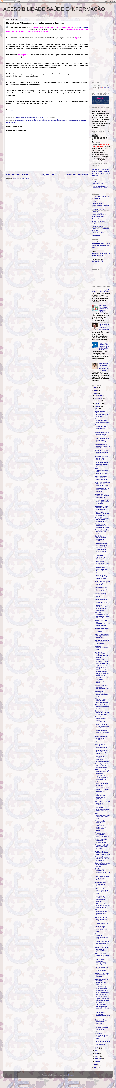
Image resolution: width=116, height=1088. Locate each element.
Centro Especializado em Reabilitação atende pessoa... (102, 765)
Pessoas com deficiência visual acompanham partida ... (101, 898)
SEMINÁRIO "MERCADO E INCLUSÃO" (100, 557)
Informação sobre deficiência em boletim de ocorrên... (102, 884)
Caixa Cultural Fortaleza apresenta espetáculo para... (102, 563)
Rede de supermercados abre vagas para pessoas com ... (102, 816)
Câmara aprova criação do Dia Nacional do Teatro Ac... (101, 928)
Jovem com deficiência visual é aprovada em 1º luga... (102, 582)
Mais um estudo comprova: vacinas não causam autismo (102, 852)
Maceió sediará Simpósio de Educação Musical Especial (101, 413)
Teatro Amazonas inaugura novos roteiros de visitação (102, 834)
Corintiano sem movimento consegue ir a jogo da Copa (101, 962)
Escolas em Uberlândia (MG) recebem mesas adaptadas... (101, 607)
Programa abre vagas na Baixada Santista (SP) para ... (102, 1000)
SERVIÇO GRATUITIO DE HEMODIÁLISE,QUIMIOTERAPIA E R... (102, 623)
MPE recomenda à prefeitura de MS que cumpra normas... (102, 905)
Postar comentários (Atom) (20, 178)
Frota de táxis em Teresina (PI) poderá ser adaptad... (102, 955)
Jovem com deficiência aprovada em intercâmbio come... (102, 483)
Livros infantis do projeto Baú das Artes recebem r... (101, 551)
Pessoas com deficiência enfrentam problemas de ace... (102, 758)
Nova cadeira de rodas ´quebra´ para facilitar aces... (102, 878)
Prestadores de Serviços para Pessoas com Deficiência (100, 186)
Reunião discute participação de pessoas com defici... (102, 525)
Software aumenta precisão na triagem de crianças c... (102, 588)
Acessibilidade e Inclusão (23, 120)
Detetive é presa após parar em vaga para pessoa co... (102, 974)
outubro (98, 401)
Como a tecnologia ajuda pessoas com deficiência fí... (102, 673)
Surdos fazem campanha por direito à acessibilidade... (100, 719)
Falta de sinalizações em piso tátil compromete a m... (101, 458)
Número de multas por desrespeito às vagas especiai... (102, 434)
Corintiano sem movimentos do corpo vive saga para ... (102, 1015)
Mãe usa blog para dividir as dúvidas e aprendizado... (102, 726)
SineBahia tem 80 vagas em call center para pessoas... (102, 495)
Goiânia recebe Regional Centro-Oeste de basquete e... (101, 570)
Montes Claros (82, 27)
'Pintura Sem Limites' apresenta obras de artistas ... (102, 706)
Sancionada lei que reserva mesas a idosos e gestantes (101, 988)
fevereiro (98, 1058)
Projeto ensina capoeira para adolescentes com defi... (101, 694)
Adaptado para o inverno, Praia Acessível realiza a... (102, 700)
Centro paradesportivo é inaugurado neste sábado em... (102, 635)
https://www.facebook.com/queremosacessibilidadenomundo (101, 245)
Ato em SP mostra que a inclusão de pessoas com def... (102, 519)
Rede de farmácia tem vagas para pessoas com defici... (102, 789)
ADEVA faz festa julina (102, 923)
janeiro (97, 1061)
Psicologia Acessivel (98, 232)
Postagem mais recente (17, 174)
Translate (106, 88)
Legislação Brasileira (98, 216)
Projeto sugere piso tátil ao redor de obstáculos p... (101, 667)
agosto (97, 406)
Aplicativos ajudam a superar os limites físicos (101, 594)
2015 (95, 390)
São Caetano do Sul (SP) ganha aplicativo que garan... (101, 680)
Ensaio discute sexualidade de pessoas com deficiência (100, 538)
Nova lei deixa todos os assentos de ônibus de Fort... (101, 968)
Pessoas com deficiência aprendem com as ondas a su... (101, 936)
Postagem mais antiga (77, 174)
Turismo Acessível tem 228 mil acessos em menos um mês (102, 943)
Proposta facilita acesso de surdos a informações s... (102, 777)
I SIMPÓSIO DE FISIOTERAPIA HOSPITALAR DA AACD (101, 828)
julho (97, 409)
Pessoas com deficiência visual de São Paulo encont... (102, 420)
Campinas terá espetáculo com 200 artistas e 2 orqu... (102, 712)
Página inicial (47, 174)
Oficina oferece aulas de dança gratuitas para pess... (101, 464)
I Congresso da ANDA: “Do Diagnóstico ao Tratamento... (102, 501)
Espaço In (95, 211)
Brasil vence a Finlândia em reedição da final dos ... (102, 871)
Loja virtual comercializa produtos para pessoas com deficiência (103, 309)
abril (96, 1053)
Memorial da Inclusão (98, 219)
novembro (98, 398)
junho (97, 1048)
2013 (95, 1064)
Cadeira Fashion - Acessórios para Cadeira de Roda (100, 205)
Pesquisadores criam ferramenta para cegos (102, 531)
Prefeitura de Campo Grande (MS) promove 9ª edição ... (102, 949)
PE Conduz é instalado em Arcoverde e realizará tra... (102, 803)
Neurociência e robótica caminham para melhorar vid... (102, 745)
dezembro (98, 395)
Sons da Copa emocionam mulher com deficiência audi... (102, 891)
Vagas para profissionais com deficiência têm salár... (101, 1036)
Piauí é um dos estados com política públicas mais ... (102, 513)
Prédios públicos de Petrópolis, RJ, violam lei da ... (101, 751)
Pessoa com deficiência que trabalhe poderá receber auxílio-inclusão (104, 346)
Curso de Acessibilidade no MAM (101, 647)
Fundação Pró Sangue (99, 214)
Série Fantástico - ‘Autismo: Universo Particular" (100, 182)
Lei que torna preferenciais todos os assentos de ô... (102, 809)
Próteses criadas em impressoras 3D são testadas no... (102, 858)
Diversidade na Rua (98, 209)
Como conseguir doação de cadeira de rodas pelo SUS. (100, 290)
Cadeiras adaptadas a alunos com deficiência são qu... (102, 600)
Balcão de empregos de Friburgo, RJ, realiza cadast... (101, 919)
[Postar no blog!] (50, 117)
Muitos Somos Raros (98, 221)
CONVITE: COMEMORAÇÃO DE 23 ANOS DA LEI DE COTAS (102, 615)
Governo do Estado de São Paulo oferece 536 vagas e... (102, 641)
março (97, 1056)
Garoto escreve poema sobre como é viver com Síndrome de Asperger (103, 367)
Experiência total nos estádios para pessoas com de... (102, 1029)
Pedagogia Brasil (97, 226)
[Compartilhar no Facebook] (53, 117)
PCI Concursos (96, 224)
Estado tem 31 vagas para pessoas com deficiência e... (101, 452)
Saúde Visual (96, 235)
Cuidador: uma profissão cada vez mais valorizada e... (101, 661)
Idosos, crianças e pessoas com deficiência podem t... (101, 739)
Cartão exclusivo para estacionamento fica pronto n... (102, 783)
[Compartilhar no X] (51, 117)
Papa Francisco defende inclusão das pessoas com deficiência (104, 326)
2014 (95, 393)
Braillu (94, 201)
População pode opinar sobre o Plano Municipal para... (102, 576)
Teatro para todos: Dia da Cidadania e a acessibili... (102, 846)
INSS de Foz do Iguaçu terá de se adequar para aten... (102, 771)
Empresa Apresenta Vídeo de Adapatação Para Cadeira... (101, 981)
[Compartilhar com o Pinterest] (54, 117)
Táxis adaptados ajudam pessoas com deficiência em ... (102, 1007)
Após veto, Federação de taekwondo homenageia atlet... (102, 440)
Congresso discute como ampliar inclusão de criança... (101, 1022)
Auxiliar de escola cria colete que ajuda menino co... (102, 489)
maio (97, 1050)
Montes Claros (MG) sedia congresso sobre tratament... (101, 507)
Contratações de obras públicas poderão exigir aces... (102, 864)
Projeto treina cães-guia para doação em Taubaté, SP (102, 446)
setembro (98, 403)
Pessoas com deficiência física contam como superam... (101, 427)
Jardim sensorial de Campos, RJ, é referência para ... (101, 840)
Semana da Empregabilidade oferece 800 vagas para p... (101, 654)
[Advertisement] (25, 15)
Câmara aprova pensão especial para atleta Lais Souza (101, 912)
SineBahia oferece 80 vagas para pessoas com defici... (102, 629)
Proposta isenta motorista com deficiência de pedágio (100, 796)
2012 (95, 1067)
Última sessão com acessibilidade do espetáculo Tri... (101, 545)
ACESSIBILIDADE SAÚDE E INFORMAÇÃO (54, 9)
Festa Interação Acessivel (100, 821)
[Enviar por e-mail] (48, 117)
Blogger (70, 1075)
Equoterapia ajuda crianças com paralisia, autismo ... (102, 477)
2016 (95, 387)
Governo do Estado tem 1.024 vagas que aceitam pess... (102, 732)
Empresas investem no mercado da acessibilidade (102, 1042)
